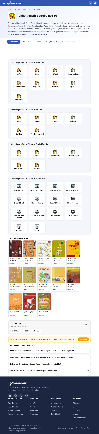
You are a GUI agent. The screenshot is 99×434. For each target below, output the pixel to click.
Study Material (51, 42)
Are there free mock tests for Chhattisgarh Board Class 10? (35, 371)
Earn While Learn (79, 418)
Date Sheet (55, 414)
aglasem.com (14, 3)
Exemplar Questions (15, 414)
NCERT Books (13, 407)
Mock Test (27, 42)
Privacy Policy (86, 428)
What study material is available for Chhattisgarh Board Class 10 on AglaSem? (42, 351)
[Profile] (95, 3)
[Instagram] (15, 395)
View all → (84, 325)
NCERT (38, 42)
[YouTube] (26, 395)
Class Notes (12, 403)
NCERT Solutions (14, 410)
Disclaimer (62, 428)
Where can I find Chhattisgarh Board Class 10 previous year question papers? (42, 357)
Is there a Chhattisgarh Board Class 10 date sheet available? (35, 364)
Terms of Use (73, 428)
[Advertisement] (49, 51)
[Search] (90, 3)
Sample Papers (57, 407)
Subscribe (83, 339)
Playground (34, 414)
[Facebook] (10, 395)
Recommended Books (70, 42)
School (18, 9)
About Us (76, 403)
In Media (76, 414)
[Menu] (4, 3)
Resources (13, 41)
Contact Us (77, 410)
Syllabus (54, 410)
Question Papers (57, 403)
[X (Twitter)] (21, 395)
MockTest (33, 403)
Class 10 (26, 9)
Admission (34, 410)
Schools (33, 407)
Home (10, 9)
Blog (74, 407)
